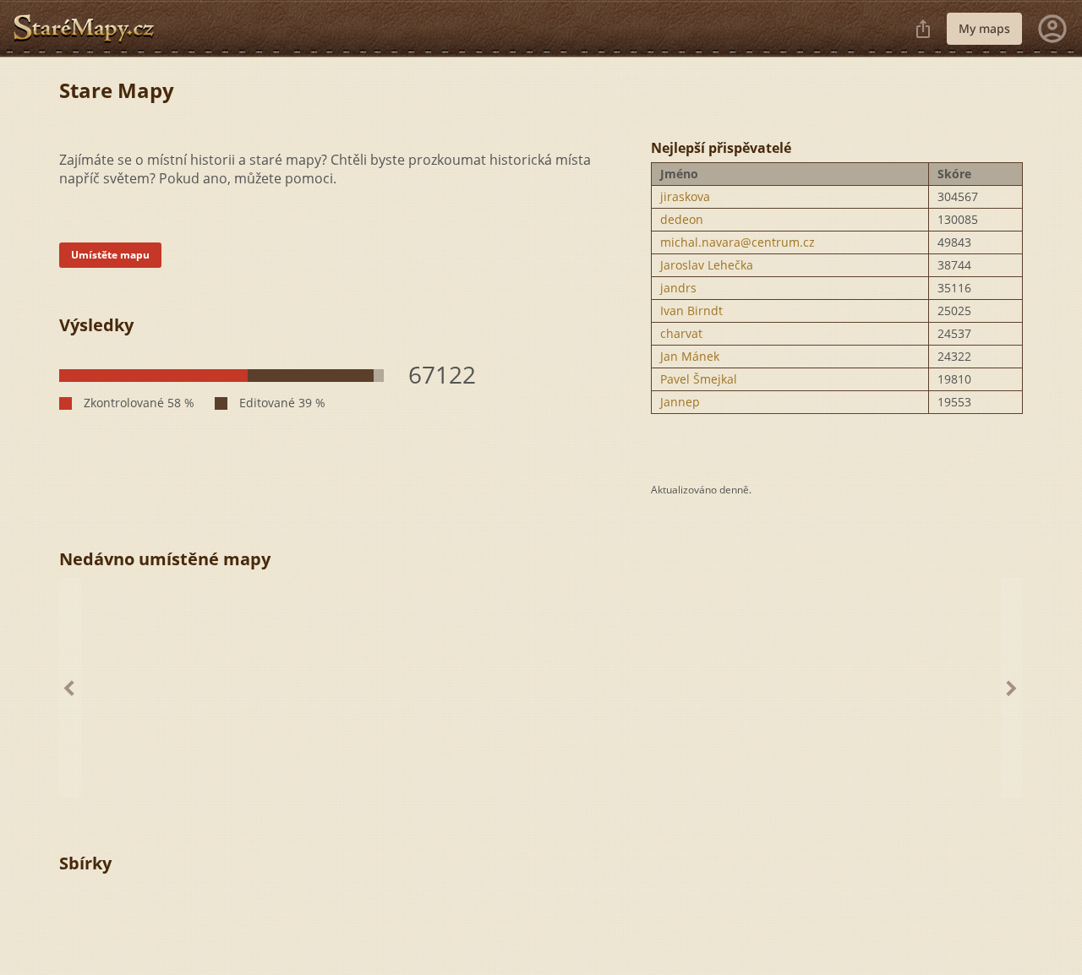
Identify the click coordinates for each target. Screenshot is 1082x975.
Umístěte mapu (110, 255)
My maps (984, 28)
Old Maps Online (90, 28)
